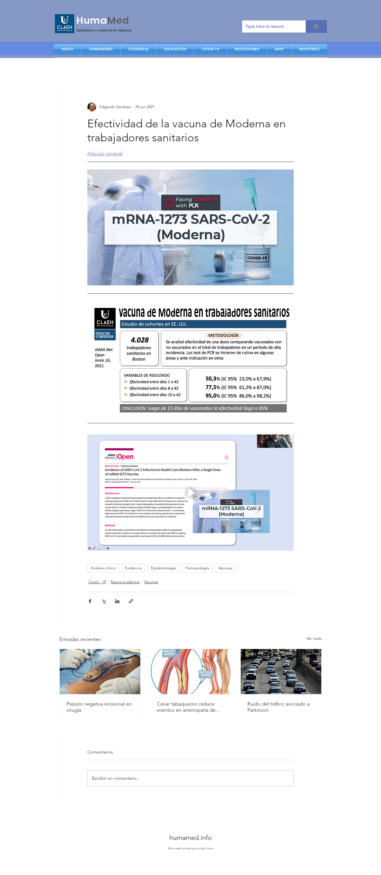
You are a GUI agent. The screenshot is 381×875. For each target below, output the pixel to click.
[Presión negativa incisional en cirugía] (100, 671)
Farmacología (197, 567)
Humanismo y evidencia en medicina (103, 30)
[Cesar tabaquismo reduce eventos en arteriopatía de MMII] (190, 671)
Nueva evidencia (125, 581)
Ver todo (314, 638)
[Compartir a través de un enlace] (131, 601)
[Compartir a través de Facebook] (90, 601)
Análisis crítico (103, 567)
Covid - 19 (97, 581)
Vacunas (225, 567)
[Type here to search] (316, 26)
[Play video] (190, 492)
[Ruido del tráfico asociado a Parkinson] (281, 671)
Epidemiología (163, 567)
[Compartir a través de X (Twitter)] (103, 601)
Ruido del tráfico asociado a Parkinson (278, 707)
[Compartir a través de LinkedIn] (117, 601)
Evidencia (133, 567)
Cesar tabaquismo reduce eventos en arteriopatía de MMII (186, 707)
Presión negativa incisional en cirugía (99, 707)
